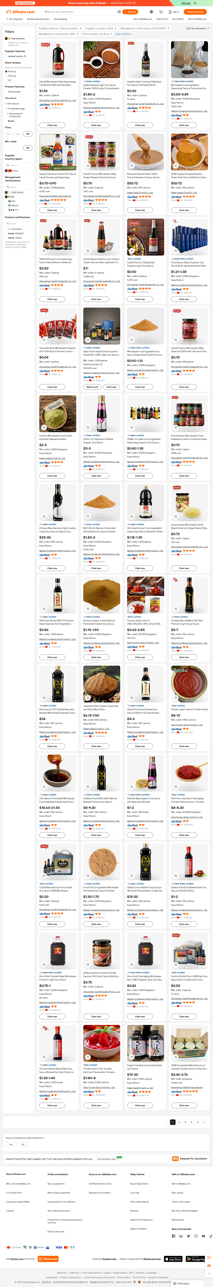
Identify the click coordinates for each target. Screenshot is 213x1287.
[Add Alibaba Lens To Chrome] (48, 1259)
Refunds (134, 1210)
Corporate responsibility (18, 1201)
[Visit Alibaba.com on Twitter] (188, 1236)
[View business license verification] (134, 1282)
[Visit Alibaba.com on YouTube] (203, 1236)
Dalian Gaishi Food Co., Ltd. (140, 192)
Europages (152, 1273)
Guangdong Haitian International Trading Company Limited (55, 196)
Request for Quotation (100, 1192)
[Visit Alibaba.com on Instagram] (196, 1236)
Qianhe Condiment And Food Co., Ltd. (101, 107)
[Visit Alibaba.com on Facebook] (173, 1236)
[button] (119, 12)
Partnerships (178, 1219)
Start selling (177, 1192)
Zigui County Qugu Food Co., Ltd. (143, 642)
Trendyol (140, 1273)
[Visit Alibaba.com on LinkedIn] (181, 1236)
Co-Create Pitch (14, 1192)
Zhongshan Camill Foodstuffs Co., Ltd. (57, 100)
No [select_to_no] (23, 1144)
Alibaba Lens (17, 1259)
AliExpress (62, 1273)
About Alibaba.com (16, 1174)
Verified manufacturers (100, 1183)
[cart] (161, 12)
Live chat (134, 1192)
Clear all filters (123, 33)
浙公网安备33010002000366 (157, 1282)
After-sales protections (59, 1210)
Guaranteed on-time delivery (61, 1201)
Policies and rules (56, 1231)
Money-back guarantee (59, 1192)
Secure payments (56, 1183)
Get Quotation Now (107, 1158)
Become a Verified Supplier (185, 1210)
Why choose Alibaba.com (18, 1183)
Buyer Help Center (139, 1183)
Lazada (106, 1273)
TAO (131, 1273)
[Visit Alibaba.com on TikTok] (211, 1236)
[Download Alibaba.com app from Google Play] (196, 1259)
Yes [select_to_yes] (11, 1144)
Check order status (181, 1201)
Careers (10, 1210)
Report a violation (138, 1229)
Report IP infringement (141, 1219)
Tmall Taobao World (91, 1273)
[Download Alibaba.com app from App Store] (173, 1259)
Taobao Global (119, 1273)
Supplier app (109, 1259)
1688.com (74, 1273)
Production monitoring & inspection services (65, 1221)
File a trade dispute (139, 1201)
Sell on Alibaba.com (181, 1183)
